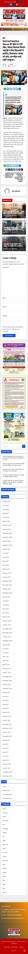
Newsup (23, 941)
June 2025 (6, 557)
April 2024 (6, 613)
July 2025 (6, 553)
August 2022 (6, 692)
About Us (14, 950)
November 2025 (7, 537)
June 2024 (6, 605)
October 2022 (7, 684)
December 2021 (7, 724)
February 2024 (7, 621)
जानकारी (5, 832)
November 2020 (7, 776)
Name (5, 298)
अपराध (4, 809)
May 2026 (6, 513)
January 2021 (6, 768)
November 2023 (7, 632)
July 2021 (5, 744)
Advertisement (14, 947)
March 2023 (6, 664)
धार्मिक (4, 840)
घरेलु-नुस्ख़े (5, 828)
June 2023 (6, 652)
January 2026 (7, 529)
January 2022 (7, 720)
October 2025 (7, 541)
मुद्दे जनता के (5, 860)
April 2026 (6, 517)
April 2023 (6, 660)
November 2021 (7, 728)
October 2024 (7, 589)
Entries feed (6, 790)
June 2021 (6, 748)
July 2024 (6, 601)
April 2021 (6, 756)
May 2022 (6, 704)
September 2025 (7, 545)
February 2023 (7, 668)
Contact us (21, 947)
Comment (6, 267)
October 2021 (7, 732)
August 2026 (6, 501)
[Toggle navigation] (13, 29)
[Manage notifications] (24, 950)
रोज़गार (4, 876)
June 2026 (6, 509)
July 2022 (6, 696)
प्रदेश (4, 38)
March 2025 (6, 569)
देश (3, 836)
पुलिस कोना (5, 844)
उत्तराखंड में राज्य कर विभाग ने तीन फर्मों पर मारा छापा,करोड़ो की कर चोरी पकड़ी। (14, 229)
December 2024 (7, 581)
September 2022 (7, 688)
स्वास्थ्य (4, 892)
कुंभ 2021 (5, 813)
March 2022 (6, 712)
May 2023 (6, 656)
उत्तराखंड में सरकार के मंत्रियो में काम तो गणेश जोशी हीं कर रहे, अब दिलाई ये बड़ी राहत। (9, 175)
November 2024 (7, 585)
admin (11, 64)
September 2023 (7, 640)
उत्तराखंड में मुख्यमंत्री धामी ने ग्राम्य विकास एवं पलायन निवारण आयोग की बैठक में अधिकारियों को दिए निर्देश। (13, 458)
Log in (4, 786)
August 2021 (6, 740)
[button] (23, 29)
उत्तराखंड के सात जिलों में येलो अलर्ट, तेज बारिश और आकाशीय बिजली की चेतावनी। (13, 246)
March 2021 (6, 760)
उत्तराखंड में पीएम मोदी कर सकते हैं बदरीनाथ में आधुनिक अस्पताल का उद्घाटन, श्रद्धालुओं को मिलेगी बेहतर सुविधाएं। (13, 482)
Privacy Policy (7, 947)
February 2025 (7, 573)
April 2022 (6, 708)
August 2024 (6, 597)
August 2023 (6, 644)
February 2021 (7, 764)
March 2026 (6, 521)
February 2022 (7, 716)
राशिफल (4, 872)
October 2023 (7, 636)
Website (5, 316)
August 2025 (6, 549)
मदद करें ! (5, 852)
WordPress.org (7, 798)
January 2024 (7, 625)
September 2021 (7, 736)
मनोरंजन (4, 856)
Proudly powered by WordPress (9, 941)
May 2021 (5, 752)
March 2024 (6, 617)
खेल (3, 825)
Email (5, 307)
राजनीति (4, 868)
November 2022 (7, 680)
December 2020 (7, 772)
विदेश (4, 880)
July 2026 (6, 505)
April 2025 (6, 565)
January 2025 (7, 577)
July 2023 (6, 648)
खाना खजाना (5, 821)
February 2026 (7, 525)
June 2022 (6, 700)
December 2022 (7, 676)
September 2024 (7, 593)
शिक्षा (4, 888)
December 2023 (7, 629)
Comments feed (7, 794)
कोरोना (4, 817)
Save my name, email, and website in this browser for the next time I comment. (13, 329)
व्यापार (4, 884)
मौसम (4, 864)
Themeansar (14, 943)
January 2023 (7, 672)
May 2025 (6, 561)
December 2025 (7, 533)
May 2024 (6, 609)
